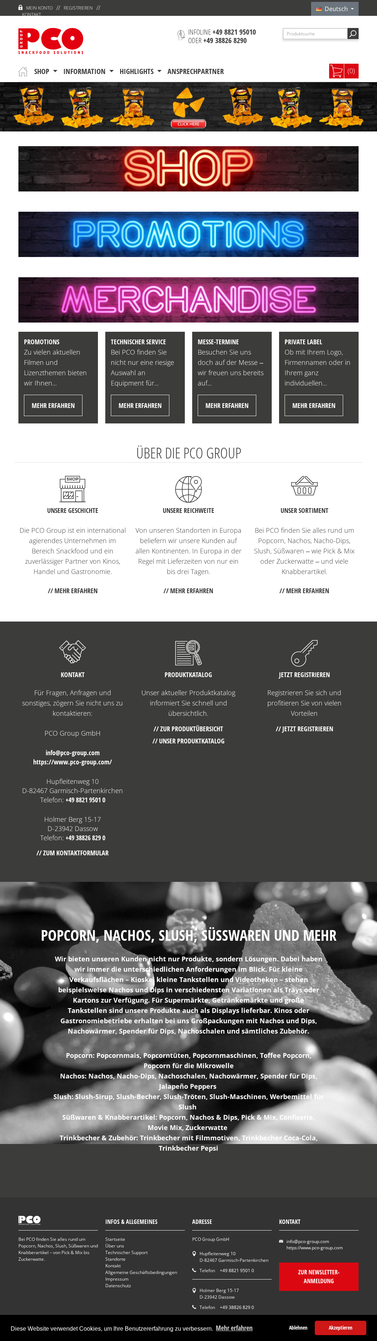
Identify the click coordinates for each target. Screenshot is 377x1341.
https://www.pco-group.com (314, 1248)
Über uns (114, 1246)
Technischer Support (126, 1252)
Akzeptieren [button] (340, 1327)
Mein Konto (39, 8)
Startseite (115, 1239)
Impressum (116, 1279)
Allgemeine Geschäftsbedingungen (141, 1272)
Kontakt (31, 14)
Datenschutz (118, 1285)
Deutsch (335, 9)
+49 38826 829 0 (85, 837)
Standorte (115, 1259)
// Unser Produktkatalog (188, 740)
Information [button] (85, 71)
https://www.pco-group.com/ (72, 761)
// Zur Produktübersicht (188, 728)
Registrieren (78, 8)
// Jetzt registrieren (304, 728)
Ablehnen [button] (298, 1327)
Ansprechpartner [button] (196, 71)
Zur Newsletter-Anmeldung (318, 1276)
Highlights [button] (137, 71)
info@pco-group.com (73, 752)
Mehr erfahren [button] (234, 1327)
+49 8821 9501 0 (85, 799)
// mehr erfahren (73, 590)
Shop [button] (42, 71)
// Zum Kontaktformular (72, 852)
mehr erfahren (53, 405)
